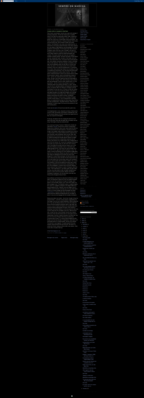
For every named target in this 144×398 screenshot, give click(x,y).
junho (84, 230)
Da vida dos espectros (87, 315)
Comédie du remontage (88, 330)
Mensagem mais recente (52, 237)
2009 (83, 220)
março (84, 236)
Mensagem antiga (74, 237)
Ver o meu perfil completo (87, 206)
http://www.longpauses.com (54, 230)
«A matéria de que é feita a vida (89, 296)
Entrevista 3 (83, 193)
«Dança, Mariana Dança (88, 275)
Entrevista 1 (83, 190)
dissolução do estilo (87, 285)
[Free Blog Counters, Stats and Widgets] (72, 396)
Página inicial (64, 237)
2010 (83, 218)
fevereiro (85, 388)
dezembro (85, 224)
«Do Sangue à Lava (87, 273)
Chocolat (55, 126)
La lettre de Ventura (87, 298)
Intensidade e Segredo (87, 336)
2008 (83, 222)
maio (84, 232)
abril (84, 234)
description (55, 107)
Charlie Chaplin (83, 34)
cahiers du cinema (84, 32)
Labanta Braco (51, 192)
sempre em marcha (72, 6)
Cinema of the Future (87, 309)
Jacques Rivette (83, 36)
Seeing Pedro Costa (87, 283)
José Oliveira (85, 202)
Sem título (85, 239)
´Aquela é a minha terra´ (88, 375)
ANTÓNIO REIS (83, 31)
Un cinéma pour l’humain (88, 269)
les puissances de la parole (88, 302)
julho (84, 228)
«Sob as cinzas (86, 292)
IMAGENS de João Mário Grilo (89, 368)
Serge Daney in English (85, 39)
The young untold (86, 237)
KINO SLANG (83, 37)
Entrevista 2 (83, 191)
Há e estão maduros (87, 317)
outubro (85, 226)
